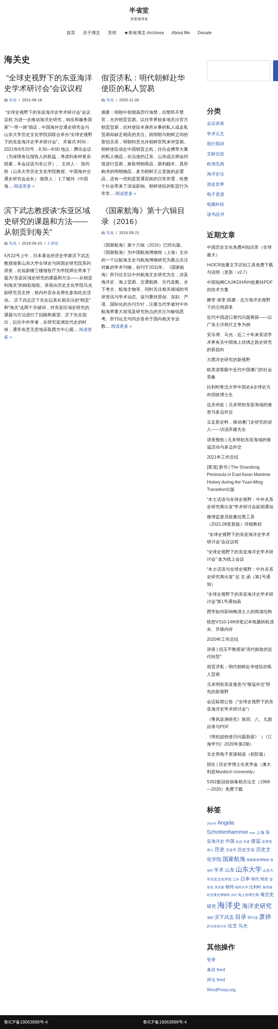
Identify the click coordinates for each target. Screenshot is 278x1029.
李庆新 (219, 887)
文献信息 (215, 153)
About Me (181, 32)
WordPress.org (221, 989)
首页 (71, 32)
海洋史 (229, 905)
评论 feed (216, 979)
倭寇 (256, 841)
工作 (236, 879)
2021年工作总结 (222, 457)
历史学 (231, 850)
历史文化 (246, 849)
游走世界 (215, 184)
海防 (210, 918)
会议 (239, 842)
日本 (245, 879)
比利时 (255, 887)
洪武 (234, 895)
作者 (246, 842)
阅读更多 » (24, 186)
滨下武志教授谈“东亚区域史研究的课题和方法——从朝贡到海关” (47, 221)
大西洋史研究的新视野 (228, 359)
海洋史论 (215, 174)
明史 (264, 879)
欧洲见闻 (215, 164)
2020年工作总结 (222, 639)
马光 (13, 100)
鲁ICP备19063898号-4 (26, 1022)
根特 (229, 887)
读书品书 (215, 214)
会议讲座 (215, 123)
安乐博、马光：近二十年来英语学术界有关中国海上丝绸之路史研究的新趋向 (239, 342)
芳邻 (112, 32)
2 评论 (53, 243)
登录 (211, 959)
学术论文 (215, 133)
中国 (230, 841)
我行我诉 (215, 143)
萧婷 (265, 916)
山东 (230, 870)
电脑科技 (215, 204)
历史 (219, 849)
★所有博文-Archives (144, 32)
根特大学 (241, 887)
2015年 (211, 823)
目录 (241, 917)
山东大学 (249, 869)
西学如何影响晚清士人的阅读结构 (239, 611)
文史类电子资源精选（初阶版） (237, 754)
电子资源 (215, 194)
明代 (255, 879)
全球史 (267, 841)
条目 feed (216, 969)
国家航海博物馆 (258, 860)
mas (252, 832)
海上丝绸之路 (248, 895)
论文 (232, 926)
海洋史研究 (257, 905)
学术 (219, 870)
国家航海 (234, 859)
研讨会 (253, 918)
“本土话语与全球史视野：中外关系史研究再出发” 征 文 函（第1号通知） (240, 576)
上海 (260, 832)
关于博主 (91, 32)
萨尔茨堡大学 (216, 926)
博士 (210, 850)
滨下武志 (224, 917)
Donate (205, 32)
